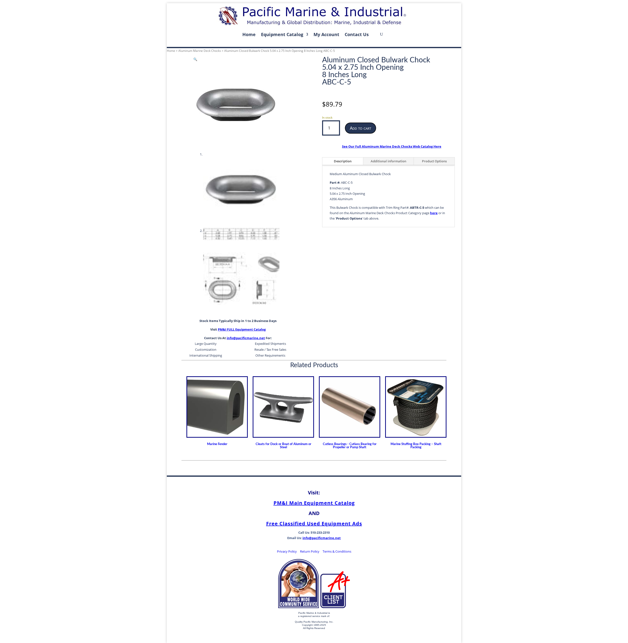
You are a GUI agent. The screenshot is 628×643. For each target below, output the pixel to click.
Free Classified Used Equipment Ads (314, 523)
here (434, 213)
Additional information (388, 161)
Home (249, 34)
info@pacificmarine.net (246, 338)
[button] (195, 59)
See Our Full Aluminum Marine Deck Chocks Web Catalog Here (391, 146)
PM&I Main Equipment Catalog (314, 503)
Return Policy (309, 551)
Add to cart (360, 128)
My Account (326, 34)
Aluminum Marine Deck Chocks (199, 51)
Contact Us (357, 34)
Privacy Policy (287, 551)
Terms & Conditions (337, 551)
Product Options (434, 161)
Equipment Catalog (282, 34)
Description (343, 161)
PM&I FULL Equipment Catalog (242, 329)
